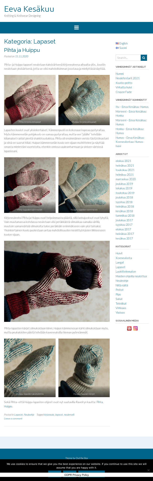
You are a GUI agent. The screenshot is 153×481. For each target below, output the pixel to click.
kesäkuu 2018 (124, 211)
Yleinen (120, 312)
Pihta (99, 402)
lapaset (59, 414)
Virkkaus (121, 308)
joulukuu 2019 (124, 183)
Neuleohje (29, 414)
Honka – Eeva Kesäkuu (129, 129)
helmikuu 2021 (125, 174)
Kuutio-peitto (124, 82)
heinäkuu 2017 (125, 233)
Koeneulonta (124, 258)
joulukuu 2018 (124, 197)
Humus (144, 106)
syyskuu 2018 (124, 202)
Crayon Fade (124, 92)
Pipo (118, 294)
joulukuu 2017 (124, 220)
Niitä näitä (122, 285)
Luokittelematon (126, 271)
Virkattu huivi (124, 87)
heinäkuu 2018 (125, 206)
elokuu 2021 (123, 161)
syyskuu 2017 (124, 224)
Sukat (119, 298)
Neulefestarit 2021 (128, 78)
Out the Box (82, 458)
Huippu (8, 406)
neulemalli (69, 414)
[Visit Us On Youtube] (129, 330)
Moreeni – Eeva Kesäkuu (131, 111)
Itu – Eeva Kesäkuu (127, 106)
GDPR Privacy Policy (76, 474)
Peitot (120, 289)
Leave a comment (13, 418)
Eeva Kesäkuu (29, 8)
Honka (120, 115)
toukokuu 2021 (125, 170)
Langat (120, 262)
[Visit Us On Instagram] (135, 330)
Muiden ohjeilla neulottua (131, 276)
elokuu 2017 (123, 229)
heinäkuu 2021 (125, 165)
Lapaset (18, 414)
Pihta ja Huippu (22, 50)
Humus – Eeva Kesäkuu (130, 137)
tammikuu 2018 (125, 215)
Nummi (120, 73)
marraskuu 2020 (126, 179)
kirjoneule (49, 414)
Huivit (119, 253)
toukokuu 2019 (125, 192)
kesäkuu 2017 (124, 238)
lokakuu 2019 (124, 188)
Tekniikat (121, 303)
